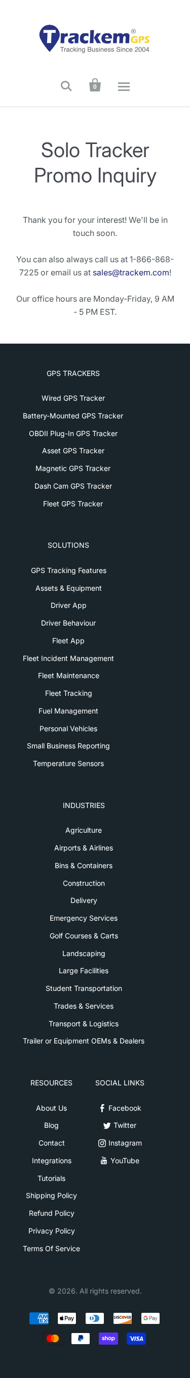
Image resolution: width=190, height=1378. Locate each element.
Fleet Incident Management (68, 658)
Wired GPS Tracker (73, 398)
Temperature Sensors (68, 763)
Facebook (124, 1108)
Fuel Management (68, 710)
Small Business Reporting (68, 745)
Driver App (69, 605)
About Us (51, 1108)
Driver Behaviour (68, 623)
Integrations (51, 1160)
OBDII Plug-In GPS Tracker (73, 433)
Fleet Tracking (68, 693)
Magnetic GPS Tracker (72, 468)
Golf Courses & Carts (84, 935)
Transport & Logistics (84, 1023)
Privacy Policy (51, 1230)
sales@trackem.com (131, 272)
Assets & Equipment (68, 588)
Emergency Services (84, 918)
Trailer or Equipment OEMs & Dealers (83, 1040)
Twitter (124, 1125)
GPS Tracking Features (68, 570)
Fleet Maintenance (68, 675)
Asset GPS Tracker (73, 450)
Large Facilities (83, 970)
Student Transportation (84, 988)
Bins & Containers (83, 865)
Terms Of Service (51, 1248)
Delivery (83, 900)
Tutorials (51, 1178)
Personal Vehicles (68, 728)
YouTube (124, 1160)
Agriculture (83, 830)
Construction (84, 883)
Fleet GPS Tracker (73, 503)
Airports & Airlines (83, 847)
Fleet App (68, 640)
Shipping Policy (51, 1195)
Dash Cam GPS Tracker (73, 486)
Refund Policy (51, 1213)
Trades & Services (83, 1006)
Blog (51, 1125)
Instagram (125, 1142)
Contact (52, 1142)
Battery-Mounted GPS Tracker (73, 415)
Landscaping (83, 953)
